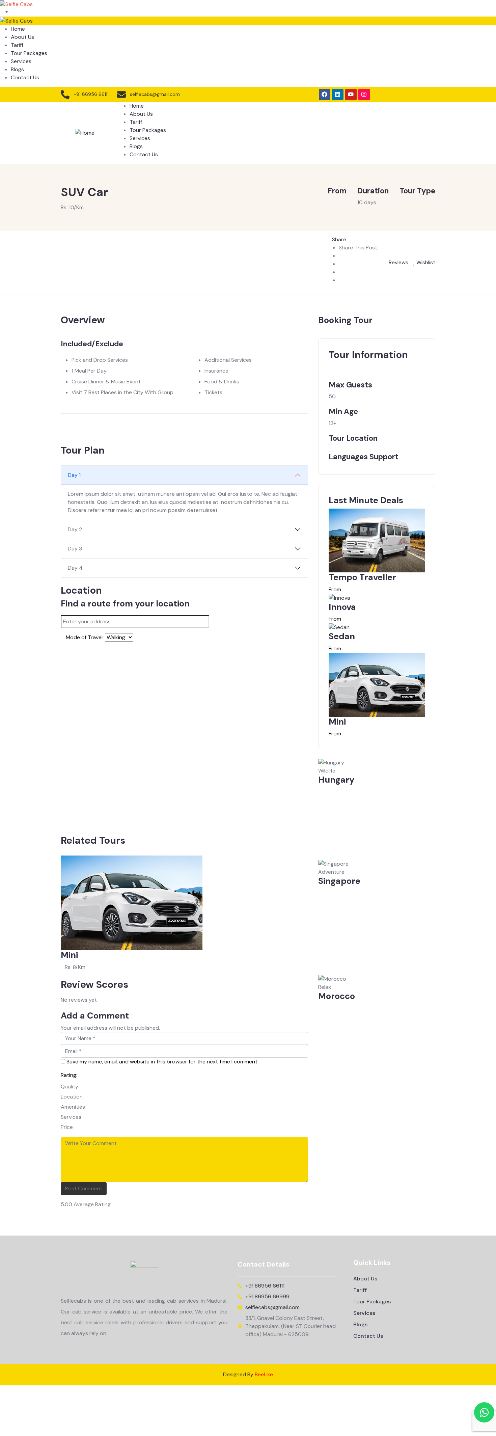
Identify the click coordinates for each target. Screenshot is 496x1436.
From (335, 589)
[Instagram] (364, 94)
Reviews (397, 262)
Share (339, 239)
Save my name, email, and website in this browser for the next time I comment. (162, 1061)
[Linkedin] (337, 94)
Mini (69, 954)
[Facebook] (324, 94)
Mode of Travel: (85, 637)
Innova (342, 607)
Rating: (69, 1075)
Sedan (342, 636)
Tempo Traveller (362, 577)
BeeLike (264, 1374)
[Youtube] (351, 94)
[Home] (84, 132)
